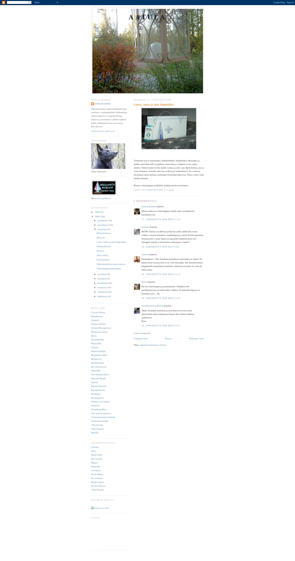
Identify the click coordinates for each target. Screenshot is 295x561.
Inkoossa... (101, 237)
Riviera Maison (98, 485)
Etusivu (168, 338)
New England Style (100, 374)
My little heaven (99, 366)
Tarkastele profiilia (103, 131)
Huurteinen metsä (99, 331)
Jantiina (145, 254)
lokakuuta (102, 229)
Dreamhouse (97, 316)
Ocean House (97, 474)
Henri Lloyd (96, 454)
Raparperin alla (98, 389)
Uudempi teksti (141, 338)
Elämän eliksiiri (98, 323)
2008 (97, 216)
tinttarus (145, 226)
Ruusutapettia (97, 397)
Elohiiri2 (95, 320)
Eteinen (100, 250)
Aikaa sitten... (103, 255)
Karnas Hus (96, 343)
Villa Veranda (97, 428)
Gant (93, 451)
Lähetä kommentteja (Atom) (153, 344)
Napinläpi (95, 370)
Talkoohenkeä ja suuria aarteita (111, 264)
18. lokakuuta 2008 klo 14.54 (161, 298)
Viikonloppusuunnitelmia (109, 268)
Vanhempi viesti (196, 338)
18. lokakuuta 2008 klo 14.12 (161, 274)
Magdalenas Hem (99, 354)
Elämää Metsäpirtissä (101, 327)
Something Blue (98, 409)
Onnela (94, 382)
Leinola (94, 347)
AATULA (148, 16)
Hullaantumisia (104, 233)
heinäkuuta (102, 283)
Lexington (96, 470)
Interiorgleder (97, 339)
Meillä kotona (97, 362)
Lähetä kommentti (142, 333)
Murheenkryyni (104, 246)
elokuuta (101, 278)
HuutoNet (95, 466)
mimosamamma (149, 206)
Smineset (95, 405)
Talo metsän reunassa (101, 413)
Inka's (93, 335)
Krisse (144, 281)
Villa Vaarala (97, 424)
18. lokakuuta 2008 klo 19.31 (161, 325)
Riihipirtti (96, 393)
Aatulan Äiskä (102, 104)
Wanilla (94, 432)
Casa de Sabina (98, 312)
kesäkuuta (102, 287)
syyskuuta (102, 274)
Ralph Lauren (97, 482)
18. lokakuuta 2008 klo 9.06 (160, 246)
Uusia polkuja (103, 259)
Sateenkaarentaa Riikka (152, 305)
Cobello (95, 447)
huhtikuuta (102, 296)
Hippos (94, 462)
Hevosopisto (97, 458)
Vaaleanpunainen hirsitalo (103, 417)
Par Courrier (96, 478)
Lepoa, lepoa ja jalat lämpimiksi (111, 241)
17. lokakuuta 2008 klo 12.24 (161, 219)
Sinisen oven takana (100, 401)
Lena (99, 198)
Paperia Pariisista (99, 386)
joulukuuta (102, 220)
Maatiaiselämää (98, 351)
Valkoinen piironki (100, 420)
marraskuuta (103, 224)
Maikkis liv (96, 358)
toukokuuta (103, 291)
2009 (97, 212)
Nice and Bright (98, 378)
